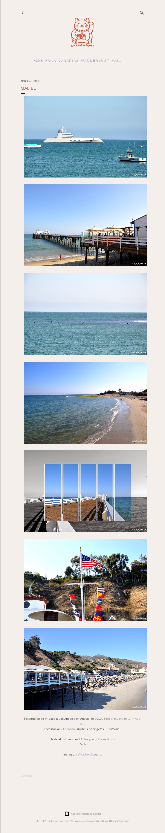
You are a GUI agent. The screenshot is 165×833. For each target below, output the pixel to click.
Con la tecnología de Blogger (86, 813)
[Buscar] (141, 12)
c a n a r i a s (68, 60)
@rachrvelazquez (90, 754)
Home (38, 60)
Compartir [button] (26, 775)
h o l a (50, 60)
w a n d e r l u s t (95, 60)
